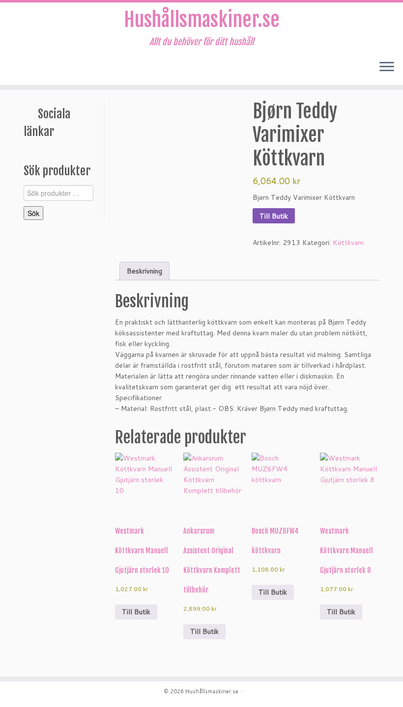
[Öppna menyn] (386, 67)
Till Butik (273, 216)
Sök (33, 213)
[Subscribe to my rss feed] (18, 67)
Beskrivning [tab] (144, 271)
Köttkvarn (348, 242)
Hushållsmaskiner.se (202, 19)
